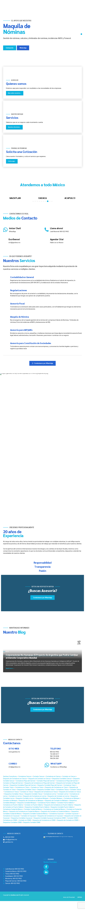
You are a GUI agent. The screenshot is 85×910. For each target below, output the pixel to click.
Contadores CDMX (60, 818)
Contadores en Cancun (53, 776)
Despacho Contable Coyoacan (44, 818)
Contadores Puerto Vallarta (47, 803)
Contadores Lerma (50, 794)
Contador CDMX (72, 818)
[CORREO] (5, 765)
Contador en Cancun (69, 776)
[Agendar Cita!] (47, 240)
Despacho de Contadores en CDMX (44, 820)
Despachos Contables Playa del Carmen (23, 785)
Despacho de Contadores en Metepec (31, 800)
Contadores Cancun (25, 776)
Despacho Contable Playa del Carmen (50, 785)
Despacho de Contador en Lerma (58, 796)
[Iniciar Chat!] (5, 229)
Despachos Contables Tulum (26, 789)
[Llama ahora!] (47, 229)
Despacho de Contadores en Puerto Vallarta (58, 805)
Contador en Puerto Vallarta (33, 805)
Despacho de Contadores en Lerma (34, 796)
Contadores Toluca (62, 789)
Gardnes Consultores (10, 776)
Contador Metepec (56, 798)
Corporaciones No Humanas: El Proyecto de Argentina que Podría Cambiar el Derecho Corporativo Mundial (42, 656)
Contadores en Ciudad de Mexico (54, 809)
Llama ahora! (56, 228)
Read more (9, 668)
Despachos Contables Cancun (62, 778)
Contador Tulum (8, 787)
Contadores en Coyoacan (11, 816)
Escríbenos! (14, 239)
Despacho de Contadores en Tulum (56, 787)
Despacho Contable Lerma (24, 798)
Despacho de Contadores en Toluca (46, 792)
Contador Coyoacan (72, 813)
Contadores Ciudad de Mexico (13, 809)
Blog (7, 651)
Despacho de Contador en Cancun (39, 778)
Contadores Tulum (70, 785)
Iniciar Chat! (15, 228)
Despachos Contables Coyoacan (22, 818)
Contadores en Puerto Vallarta (13, 805)
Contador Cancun (39, 776)
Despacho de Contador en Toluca (70, 792)
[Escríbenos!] (5, 240)
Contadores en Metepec (72, 798)
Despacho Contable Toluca (33, 794)
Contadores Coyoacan (56, 813)
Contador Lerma (63, 794)
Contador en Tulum (37, 787)
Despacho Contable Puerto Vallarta (62, 807)
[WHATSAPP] (47, 765)
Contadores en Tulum (22, 787)
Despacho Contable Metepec (27, 803)
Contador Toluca (75, 789)
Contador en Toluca (26, 792)
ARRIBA (79, 897)
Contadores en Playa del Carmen (67, 781)
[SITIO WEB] (5, 750)
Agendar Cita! (56, 239)
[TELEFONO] (47, 750)
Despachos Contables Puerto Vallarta (37, 807)
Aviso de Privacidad (69, 897)
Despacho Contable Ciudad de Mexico (35, 813)
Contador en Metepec (10, 800)
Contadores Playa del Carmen (26, 781)
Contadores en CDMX (10, 820)
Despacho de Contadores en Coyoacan (50, 816)
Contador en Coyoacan (28, 816)
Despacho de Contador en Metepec (56, 800)
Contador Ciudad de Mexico (33, 809)
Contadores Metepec (42, 798)
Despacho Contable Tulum (46, 789)
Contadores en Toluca (11, 792)
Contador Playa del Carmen (46, 781)
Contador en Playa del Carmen (13, 783)
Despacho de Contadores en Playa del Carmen (40, 783)
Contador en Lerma (15, 796)
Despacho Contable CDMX (31, 822)
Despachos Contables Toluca (14, 794)
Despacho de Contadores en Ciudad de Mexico (24, 811)
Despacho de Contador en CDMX (68, 820)
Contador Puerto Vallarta (65, 803)
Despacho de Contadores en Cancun (15, 778)
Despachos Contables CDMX (12, 822)
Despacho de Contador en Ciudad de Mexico (55, 811)
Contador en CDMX (25, 820)
